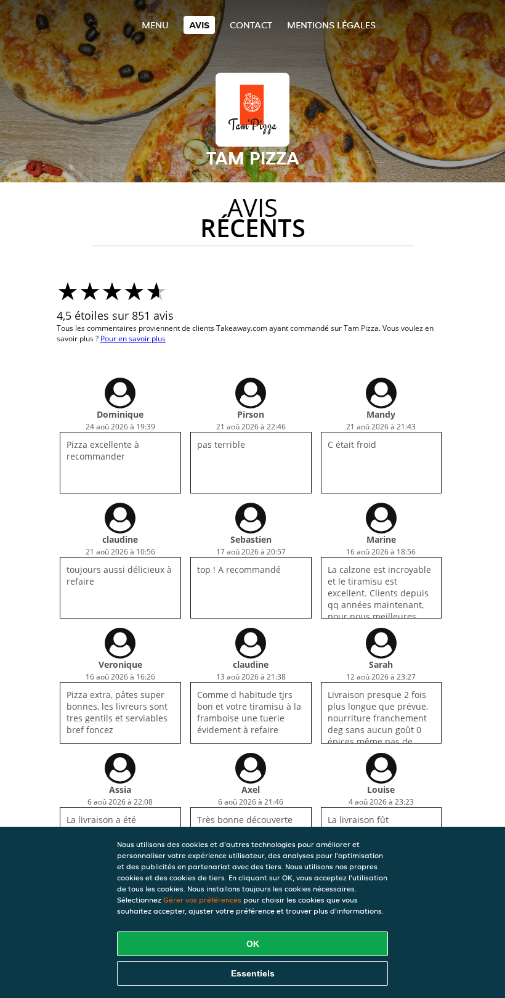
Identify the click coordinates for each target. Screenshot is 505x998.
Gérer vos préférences (202, 899)
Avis (199, 24)
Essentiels (253, 973)
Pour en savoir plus (133, 338)
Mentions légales (331, 24)
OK (252, 944)
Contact (251, 24)
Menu (155, 24)
